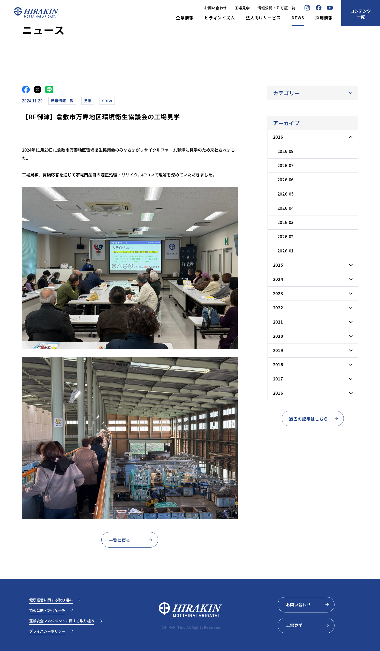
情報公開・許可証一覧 (276, 7)
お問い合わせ (215, 7)
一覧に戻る (119, 540)
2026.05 (285, 194)
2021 (278, 322)
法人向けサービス (263, 18)
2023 (278, 293)
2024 (278, 279)
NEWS (298, 18)
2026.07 (285, 165)
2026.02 (285, 236)
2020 (278, 336)
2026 (278, 137)
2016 (278, 393)
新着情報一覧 (62, 100)
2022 (278, 307)
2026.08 (285, 151)
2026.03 (285, 222)
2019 (278, 350)
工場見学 (242, 7)
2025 (278, 265)
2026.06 (285, 179)
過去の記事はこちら (308, 419)
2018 (278, 364)
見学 (88, 100)
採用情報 (324, 18)
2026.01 (285, 251)
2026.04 (285, 208)
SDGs (107, 100)
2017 (278, 379)
